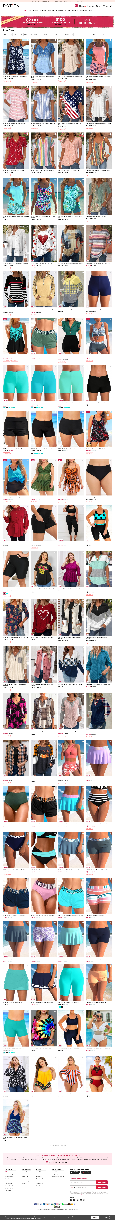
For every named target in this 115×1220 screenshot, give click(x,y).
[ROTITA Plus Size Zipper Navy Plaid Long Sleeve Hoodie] (71, 664)
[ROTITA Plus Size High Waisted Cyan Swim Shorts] (71, 982)
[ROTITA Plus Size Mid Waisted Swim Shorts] (99, 895)
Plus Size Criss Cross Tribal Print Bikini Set (95, 356)
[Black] (7, 407)
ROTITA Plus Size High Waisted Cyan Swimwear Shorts (14, 402)
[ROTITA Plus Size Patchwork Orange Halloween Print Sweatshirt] (44, 758)
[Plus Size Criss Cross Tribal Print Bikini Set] (99, 336)
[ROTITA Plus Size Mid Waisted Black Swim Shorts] (16, 428)
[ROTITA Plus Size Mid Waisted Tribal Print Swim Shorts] (44, 804)
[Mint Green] (12, 407)
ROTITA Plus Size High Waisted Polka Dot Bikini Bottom (15, 869)
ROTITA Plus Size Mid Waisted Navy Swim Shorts (96, 309)
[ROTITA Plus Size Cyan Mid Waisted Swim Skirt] (16, 982)
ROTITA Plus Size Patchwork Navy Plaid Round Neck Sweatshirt (97, 731)
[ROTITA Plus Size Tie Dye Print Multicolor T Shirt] (44, 1028)
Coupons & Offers (9, 1183)
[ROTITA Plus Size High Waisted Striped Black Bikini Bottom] (99, 804)
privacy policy (75, 1209)
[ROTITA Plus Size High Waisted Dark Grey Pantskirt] (16, 939)
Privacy (81, 1194)
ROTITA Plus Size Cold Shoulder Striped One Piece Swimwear (71, 1093)
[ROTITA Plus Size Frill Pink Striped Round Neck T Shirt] (16, 103)
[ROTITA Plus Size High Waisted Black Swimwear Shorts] (44, 428)
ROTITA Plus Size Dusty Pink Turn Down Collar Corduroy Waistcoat (43, 685)
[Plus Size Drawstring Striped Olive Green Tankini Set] (44, 477)
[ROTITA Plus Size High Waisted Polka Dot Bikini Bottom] (16, 850)
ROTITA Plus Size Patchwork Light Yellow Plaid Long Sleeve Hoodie (43, 309)
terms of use (67, 1209)
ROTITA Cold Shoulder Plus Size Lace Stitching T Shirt (69, 588)
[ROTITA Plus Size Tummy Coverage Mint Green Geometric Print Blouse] (99, 569)
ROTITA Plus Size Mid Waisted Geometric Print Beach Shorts (43, 356)
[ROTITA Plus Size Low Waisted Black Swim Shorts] (99, 383)
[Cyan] (4, 407)
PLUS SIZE (51, 10)
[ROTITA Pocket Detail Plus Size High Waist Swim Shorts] (44, 523)
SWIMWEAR (43, 10)
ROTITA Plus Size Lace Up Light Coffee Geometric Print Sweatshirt (42, 731)
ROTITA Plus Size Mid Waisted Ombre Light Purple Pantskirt (98, 778)
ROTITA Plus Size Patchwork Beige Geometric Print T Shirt (70, 263)
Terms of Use (54, 1171)
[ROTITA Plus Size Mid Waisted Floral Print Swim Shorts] (44, 939)
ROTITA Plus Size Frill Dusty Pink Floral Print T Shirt (69, 170)
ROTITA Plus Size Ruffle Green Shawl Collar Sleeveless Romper (69, 356)
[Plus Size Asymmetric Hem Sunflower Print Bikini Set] (44, 1074)
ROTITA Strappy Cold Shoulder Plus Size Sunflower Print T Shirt (43, 589)
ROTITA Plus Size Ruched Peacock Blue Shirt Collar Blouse (98, 684)
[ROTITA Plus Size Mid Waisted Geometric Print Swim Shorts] (71, 895)
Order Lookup (8, 1190)
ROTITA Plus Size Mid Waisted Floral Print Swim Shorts (42, 959)
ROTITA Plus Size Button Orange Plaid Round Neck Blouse (15, 778)
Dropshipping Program (41, 1178)
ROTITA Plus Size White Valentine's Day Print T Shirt (42, 263)
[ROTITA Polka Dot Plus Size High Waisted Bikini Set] (99, 523)
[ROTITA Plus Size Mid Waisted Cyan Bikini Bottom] (44, 850)
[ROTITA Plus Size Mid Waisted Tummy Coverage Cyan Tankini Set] (16, 196)
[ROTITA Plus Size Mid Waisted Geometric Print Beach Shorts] (44, 336)
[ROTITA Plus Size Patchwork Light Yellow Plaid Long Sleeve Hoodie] (44, 289)
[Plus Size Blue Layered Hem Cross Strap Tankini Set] (16, 477)
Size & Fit (7, 1178)
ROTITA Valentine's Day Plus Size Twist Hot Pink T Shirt (14, 731)
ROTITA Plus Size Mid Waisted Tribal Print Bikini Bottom (42, 915)
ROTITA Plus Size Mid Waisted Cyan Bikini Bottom (41, 869)
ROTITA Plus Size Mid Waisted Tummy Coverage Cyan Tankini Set (16, 217)
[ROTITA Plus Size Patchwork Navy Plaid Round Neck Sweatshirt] (99, 711)
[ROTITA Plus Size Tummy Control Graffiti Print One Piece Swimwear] (44, 196)
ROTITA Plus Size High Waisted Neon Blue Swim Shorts (42, 402)
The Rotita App (39, 1183)
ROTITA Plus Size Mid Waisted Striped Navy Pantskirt (42, 1002)
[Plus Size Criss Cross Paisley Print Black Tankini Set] (99, 428)
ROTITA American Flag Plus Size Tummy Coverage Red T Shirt (70, 124)
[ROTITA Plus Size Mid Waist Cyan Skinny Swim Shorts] (16, 1028)
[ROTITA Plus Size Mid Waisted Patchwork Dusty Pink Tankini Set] (99, 56)
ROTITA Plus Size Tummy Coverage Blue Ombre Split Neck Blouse (43, 77)
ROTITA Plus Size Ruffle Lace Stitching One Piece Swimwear (98, 1048)
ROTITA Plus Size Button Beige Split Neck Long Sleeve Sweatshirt (14, 685)
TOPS (29, 10)
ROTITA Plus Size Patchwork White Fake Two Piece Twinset (98, 123)
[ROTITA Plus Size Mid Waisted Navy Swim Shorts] (99, 289)
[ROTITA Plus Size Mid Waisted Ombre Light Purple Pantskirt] (99, 758)
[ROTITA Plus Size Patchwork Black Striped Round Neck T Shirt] (16, 289)
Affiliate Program (40, 1174)
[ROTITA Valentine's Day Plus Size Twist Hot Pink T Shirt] (16, 711)
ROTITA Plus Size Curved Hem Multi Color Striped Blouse (43, 170)
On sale (107, 34)
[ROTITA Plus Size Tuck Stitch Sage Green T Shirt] (99, 196)
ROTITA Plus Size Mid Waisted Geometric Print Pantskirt (70, 869)
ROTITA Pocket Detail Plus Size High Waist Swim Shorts (42, 543)
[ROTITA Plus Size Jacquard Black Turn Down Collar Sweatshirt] (99, 617)
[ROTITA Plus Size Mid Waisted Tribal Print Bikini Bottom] (44, 895)
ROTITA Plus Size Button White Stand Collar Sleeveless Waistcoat (69, 638)
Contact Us (24, 1183)
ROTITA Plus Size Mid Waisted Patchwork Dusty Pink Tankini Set (98, 77)
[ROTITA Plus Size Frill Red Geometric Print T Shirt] (16, 150)
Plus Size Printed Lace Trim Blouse (10, 1093)
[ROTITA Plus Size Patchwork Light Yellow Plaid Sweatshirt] (71, 289)
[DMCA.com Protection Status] (57, 1206)
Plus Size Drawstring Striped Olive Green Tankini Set (42, 497)
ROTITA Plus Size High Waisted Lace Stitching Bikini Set (97, 1093)
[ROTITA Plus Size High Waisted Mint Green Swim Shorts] (71, 383)
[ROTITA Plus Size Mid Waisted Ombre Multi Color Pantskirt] (71, 804)
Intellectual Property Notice (58, 1176)
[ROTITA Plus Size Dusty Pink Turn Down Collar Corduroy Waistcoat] (44, 664)
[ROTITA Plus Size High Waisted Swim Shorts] (16, 569)
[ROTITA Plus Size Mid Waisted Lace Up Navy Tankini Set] (16, 56)
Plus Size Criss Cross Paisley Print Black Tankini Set (96, 448)
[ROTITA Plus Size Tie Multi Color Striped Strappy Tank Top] (99, 150)
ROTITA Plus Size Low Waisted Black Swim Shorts (96, 402)
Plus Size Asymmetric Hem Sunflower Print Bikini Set (42, 1093)
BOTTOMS (67, 10)
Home (4, 14)
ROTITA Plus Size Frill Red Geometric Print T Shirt (13, 170)
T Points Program (25, 1178)
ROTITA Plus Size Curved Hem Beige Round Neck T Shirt (70, 76)
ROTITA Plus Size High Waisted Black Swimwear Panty (97, 497)
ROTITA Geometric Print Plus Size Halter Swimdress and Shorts (15, 1138)
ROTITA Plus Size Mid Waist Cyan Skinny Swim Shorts (14, 1048)
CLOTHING (75, 10)
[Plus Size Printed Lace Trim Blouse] (16, 1074)
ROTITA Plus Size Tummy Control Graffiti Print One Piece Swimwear (43, 217)
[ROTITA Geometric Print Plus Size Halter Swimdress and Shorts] (16, 1117)
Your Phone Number (81, 1187)
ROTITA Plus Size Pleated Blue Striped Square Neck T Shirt (43, 123)
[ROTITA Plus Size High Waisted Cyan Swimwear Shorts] (16, 383)
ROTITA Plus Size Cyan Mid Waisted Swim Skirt (13, 1002)
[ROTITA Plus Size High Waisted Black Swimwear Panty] (99, 477)
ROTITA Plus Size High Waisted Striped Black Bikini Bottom (98, 823)
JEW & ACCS (83, 10)
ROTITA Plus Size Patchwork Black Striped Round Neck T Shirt (15, 309)
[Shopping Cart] (111, 6)
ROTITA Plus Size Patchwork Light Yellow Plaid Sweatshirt (70, 309)
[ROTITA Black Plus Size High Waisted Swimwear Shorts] (71, 428)
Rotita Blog (38, 1185)
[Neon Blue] (9, 407)
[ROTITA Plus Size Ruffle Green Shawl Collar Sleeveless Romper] (71, 336)
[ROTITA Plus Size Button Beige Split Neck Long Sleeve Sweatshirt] (16, 664)
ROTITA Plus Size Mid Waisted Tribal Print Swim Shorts (42, 823)
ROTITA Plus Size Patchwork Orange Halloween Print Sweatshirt (42, 778)
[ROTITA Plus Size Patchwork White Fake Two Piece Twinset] (99, 103)
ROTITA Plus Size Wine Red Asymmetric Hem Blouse (14, 543)
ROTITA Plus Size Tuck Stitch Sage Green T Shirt (96, 216)
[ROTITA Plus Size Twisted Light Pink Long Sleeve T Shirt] (71, 711)
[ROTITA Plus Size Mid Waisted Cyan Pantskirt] (71, 939)
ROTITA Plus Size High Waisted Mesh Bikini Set (68, 778)
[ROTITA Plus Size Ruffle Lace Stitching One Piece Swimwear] (99, 1028)
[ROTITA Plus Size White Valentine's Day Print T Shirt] (44, 243)
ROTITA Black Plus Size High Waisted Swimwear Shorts (69, 448)
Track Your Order (8, 1181)
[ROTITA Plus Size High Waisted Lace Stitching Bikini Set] (99, 1074)
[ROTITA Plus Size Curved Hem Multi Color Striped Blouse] (44, 150)
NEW (24, 10)
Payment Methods (26, 1171)
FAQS (6, 1171)
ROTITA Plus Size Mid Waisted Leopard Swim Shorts (14, 915)
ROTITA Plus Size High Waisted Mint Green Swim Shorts (70, 402)
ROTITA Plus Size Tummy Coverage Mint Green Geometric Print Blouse (98, 589)
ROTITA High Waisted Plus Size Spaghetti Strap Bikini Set (70, 1048)
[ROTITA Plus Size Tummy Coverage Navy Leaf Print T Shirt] (16, 617)
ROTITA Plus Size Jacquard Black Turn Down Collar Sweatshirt (96, 638)
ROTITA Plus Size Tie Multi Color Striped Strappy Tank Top (98, 170)
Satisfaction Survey (40, 1181)
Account (92, 6)
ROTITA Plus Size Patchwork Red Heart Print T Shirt (42, 637)
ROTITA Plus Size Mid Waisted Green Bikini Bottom (14, 823)
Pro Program (39, 1176)
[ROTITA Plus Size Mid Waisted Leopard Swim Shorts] (16, 895)
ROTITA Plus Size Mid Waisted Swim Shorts (95, 915)
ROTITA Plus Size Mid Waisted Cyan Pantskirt (67, 959)
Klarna (23, 1174)
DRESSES (35, 10)
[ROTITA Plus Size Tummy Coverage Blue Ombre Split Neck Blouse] (44, 56)
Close (106, 1217)
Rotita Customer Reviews (10, 1185)
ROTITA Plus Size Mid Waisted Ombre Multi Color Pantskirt (70, 823)
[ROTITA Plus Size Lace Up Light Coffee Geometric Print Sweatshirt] (44, 711)
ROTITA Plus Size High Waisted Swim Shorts (12, 588)
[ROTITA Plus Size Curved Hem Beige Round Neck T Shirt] (71, 56)
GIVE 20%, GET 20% (9, 1188)
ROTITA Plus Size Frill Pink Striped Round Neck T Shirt (14, 123)
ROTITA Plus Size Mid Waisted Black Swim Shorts (13, 448)
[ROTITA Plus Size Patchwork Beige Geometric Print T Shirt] (71, 243)
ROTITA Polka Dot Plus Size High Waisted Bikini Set (96, 543)
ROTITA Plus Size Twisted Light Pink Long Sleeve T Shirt (70, 731)
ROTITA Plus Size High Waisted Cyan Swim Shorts (68, 1002)
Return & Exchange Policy (10, 1174)
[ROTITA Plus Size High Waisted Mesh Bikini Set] (71, 758)
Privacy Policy (55, 1174)
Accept (95, 1217)
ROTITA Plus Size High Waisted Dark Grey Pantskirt (14, 959)
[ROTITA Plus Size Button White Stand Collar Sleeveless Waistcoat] (71, 617)
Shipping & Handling (9, 1176)
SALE (90, 10)
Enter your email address (77, 1182)
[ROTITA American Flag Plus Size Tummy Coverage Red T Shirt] (71, 103)
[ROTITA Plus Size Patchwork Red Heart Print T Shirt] (44, 617)
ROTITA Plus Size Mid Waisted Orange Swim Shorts (96, 1002)
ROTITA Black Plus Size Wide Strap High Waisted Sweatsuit (70, 543)
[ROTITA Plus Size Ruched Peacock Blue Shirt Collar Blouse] (99, 664)
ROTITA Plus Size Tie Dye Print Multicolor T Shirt (41, 1048)
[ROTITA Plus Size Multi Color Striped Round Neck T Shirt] (99, 243)
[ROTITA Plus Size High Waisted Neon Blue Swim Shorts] (44, 383)
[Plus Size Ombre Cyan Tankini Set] (16, 336)
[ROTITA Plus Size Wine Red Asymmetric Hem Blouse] (16, 523)
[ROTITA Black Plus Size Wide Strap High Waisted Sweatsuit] (71, 523)
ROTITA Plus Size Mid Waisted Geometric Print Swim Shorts (70, 915)
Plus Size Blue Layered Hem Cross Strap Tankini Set (14, 497)
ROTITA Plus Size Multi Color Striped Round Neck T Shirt (98, 263)
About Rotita (39, 1171)
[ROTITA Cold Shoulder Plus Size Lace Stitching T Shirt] (71, 569)
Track (100, 6)
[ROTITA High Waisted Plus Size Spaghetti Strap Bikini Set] (71, 1028)
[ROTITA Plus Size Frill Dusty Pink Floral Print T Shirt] (71, 150)
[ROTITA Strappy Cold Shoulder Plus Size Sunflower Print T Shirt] (44, 569)
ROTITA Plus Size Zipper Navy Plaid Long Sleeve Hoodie (70, 684)
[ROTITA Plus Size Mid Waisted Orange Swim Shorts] (99, 982)
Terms (78, 1194)
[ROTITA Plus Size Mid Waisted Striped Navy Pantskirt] (44, 982)
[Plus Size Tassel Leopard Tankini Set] (71, 477)
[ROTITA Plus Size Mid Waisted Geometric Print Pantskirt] (71, 850)
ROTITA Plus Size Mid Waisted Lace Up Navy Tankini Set (15, 76)
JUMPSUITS (59, 10)
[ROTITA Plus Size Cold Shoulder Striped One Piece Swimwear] (71, 1074)
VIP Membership (25, 1181)
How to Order (25, 1176)
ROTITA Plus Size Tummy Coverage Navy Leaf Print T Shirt (15, 637)
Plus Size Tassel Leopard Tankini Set (65, 497)
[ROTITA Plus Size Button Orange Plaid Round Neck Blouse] (16, 758)
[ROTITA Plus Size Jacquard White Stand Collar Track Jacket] (16, 243)
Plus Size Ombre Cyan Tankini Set (10, 356)
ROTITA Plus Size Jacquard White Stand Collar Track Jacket (15, 263)
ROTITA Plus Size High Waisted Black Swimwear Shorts (42, 448)
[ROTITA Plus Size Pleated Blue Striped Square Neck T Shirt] (44, 103)
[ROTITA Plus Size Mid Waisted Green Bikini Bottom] (16, 804)
